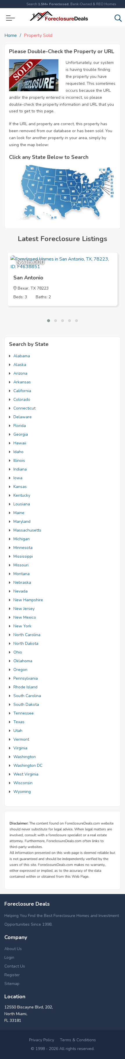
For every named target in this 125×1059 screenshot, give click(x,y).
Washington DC (27, 765)
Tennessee (23, 713)
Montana (21, 574)
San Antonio (28, 277)
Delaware (22, 417)
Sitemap (11, 983)
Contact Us (14, 966)
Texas (18, 722)
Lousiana (21, 504)
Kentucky (21, 495)
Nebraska (22, 582)
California (22, 391)
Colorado (21, 399)
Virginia (20, 748)
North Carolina (26, 635)
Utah (17, 730)
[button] (48, 321)
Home (10, 35)
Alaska (19, 364)
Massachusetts (27, 530)
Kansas (20, 486)
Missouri (20, 565)
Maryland (22, 521)
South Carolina (27, 696)
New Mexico (24, 617)
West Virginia (25, 774)
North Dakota (25, 643)
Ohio (17, 652)
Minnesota (23, 547)
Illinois (19, 460)
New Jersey (24, 608)
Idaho (18, 452)
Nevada (20, 591)
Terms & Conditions (78, 1040)
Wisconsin (23, 783)
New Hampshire (28, 600)
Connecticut (24, 408)
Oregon (20, 669)
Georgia (20, 434)
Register (12, 975)
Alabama (21, 356)
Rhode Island (25, 687)
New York (22, 626)
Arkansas (22, 382)
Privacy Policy (41, 1040)
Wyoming (22, 791)
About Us (13, 949)
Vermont (21, 739)
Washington (24, 757)
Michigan (21, 539)
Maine (18, 513)
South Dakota (26, 704)
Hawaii (19, 443)
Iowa (17, 478)
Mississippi (23, 556)
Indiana (20, 469)
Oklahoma (22, 661)
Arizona (20, 373)
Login (9, 957)
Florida (19, 425)
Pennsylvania (25, 678)
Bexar (23, 288)
